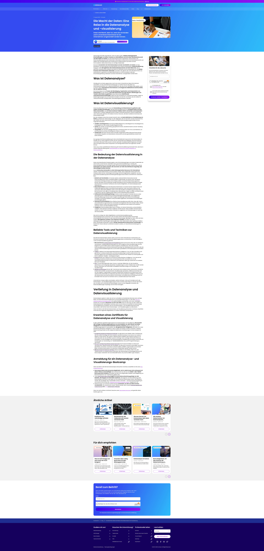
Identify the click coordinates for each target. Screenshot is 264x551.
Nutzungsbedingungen (110, 547)
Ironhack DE (96, 520)
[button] (97, 9)
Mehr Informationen (152, 5)
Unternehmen (147, 9)
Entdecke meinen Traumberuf (159, 97)
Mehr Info (147, 1)
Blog (138, 9)
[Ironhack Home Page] (98, 5)
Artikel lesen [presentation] (103, 429)
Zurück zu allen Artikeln (100, 12)
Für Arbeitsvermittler (124, 9)
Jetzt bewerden (165, 5)
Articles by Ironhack (122, 41)
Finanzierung (114, 9)
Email (97, 496)
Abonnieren (118, 509)
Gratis (133, 9)
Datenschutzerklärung (98, 547)
